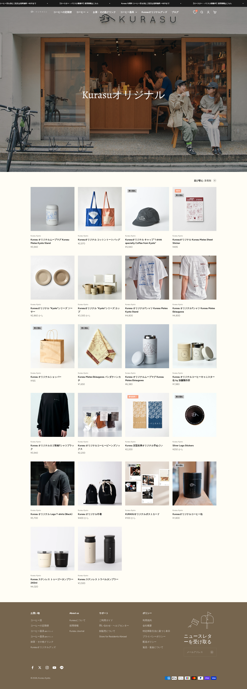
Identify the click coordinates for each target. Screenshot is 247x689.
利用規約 (147, 620)
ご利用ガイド (106, 620)
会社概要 (147, 625)
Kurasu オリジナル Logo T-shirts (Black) (51, 514)
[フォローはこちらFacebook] (32, 668)
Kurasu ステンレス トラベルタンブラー (98, 579)
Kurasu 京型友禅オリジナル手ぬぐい (144, 445)
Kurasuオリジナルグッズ (154, 12)
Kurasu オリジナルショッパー (46, 377)
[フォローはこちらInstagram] (47, 668)
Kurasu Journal (76, 631)
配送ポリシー (149, 641)
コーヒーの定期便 (62, 12)
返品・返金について (153, 647)
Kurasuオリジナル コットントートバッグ (99, 239)
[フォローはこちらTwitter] (40, 668)
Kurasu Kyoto (36, 236)
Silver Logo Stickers (183, 445)
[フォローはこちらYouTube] (54, 668)
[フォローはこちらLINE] (62, 668)
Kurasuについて (77, 620)
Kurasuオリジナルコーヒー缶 (188, 514)
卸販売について (107, 631)
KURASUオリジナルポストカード (142, 514)
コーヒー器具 (127, 12)
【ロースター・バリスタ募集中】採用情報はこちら (45, 3)
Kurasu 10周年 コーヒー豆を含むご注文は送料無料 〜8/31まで (112, 3)
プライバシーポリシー (154, 636)
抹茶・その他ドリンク (42, 641)
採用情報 (74, 625)
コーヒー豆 (36, 620)
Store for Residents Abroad (113, 636)
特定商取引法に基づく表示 (156, 631)
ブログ (175, 12)
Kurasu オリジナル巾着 (90, 514)
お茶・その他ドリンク (104, 12)
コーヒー (80, 12)
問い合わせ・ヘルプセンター (114, 625)
